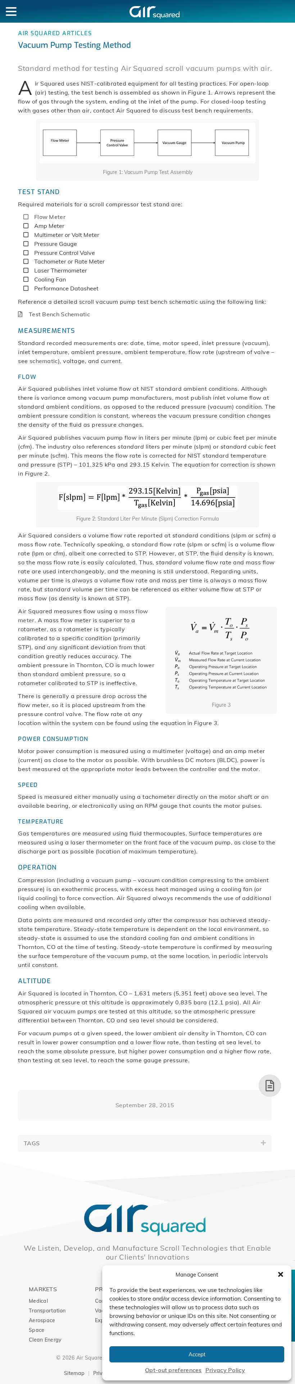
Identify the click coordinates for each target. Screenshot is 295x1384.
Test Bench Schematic (59, 314)
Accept (197, 1354)
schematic (44, 361)
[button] (280, 1274)
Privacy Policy (225, 1370)
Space (37, 1330)
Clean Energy (45, 1340)
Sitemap (74, 1373)
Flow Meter (49, 216)
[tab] (144, 1143)
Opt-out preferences (173, 1370)
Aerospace (42, 1320)
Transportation (47, 1310)
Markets (43, 1289)
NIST (87, 83)
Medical (38, 1301)
